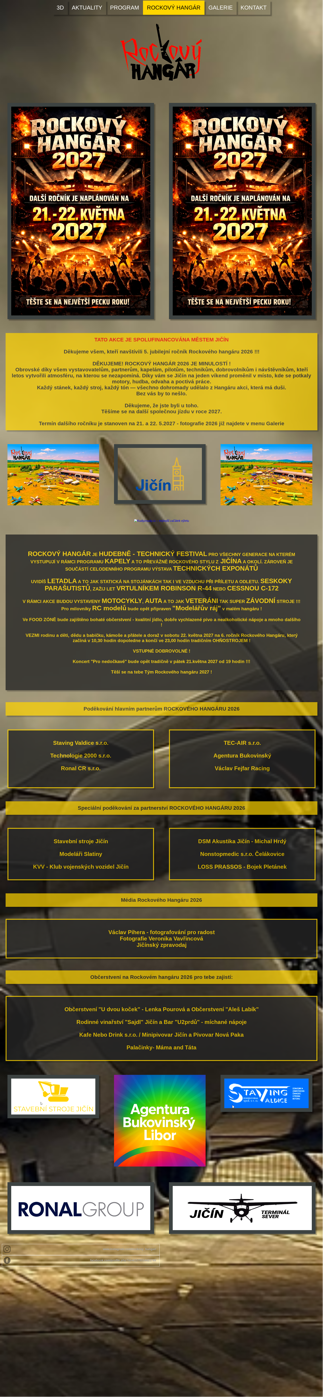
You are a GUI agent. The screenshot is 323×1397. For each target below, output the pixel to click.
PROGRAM (124, 7)
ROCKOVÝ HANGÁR (174, 7)
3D (60, 7)
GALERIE (220, 7)
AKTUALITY (87, 7)
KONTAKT (254, 7)
